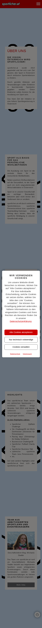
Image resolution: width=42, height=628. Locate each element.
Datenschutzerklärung (21, 321)
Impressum (27, 354)
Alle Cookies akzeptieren (21, 332)
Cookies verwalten (21, 347)
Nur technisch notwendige (21, 339)
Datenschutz (15, 354)
